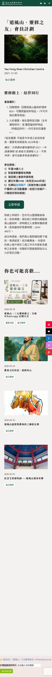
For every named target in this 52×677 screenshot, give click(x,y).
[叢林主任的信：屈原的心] (26, 350)
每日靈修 (10, 80)
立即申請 (14, 205)
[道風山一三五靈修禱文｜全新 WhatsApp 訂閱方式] (26, 293)
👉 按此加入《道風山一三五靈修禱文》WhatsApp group (25, 659)
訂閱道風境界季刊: (8, 665)
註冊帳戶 (21, 185)
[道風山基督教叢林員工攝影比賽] (26, 404)
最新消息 (10, 322)
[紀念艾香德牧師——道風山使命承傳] (26, 458)
